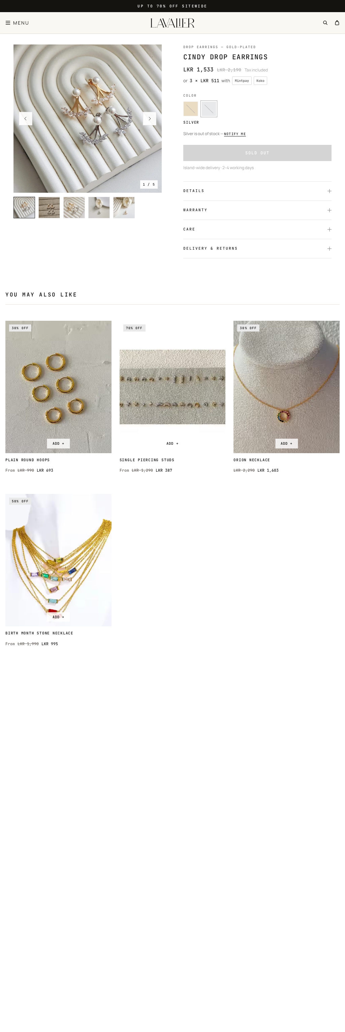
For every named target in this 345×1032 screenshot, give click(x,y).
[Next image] (149, 118)
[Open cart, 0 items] (337, 22)
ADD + (58, 443)
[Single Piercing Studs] (173, 387)
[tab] (24, 207)
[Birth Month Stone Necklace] (58, 560)
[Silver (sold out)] (208, 108)
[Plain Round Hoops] (58, 387)
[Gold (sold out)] (190, 108)
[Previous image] (25, 118)
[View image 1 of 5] (87, 118)
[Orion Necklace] (286, 387)
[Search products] (325, 22)
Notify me (235, 134)
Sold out (257, 153)
